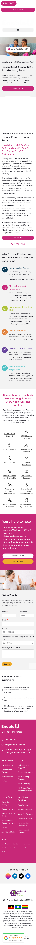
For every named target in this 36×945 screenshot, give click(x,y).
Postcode (23, 612)
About (4, 839)
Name (4, 612)
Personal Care (9, 462)
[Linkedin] (14, 876)
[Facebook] (28, 876)
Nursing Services (9, 449)
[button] (18, 30)
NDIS (20, 761)
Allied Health (8, 761)
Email (4, 620)
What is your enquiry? (11, 648)
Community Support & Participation (9, 491)
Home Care (7, 797)
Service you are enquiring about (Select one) (18, 638)
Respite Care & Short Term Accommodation (26, 491)
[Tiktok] (21, 876)
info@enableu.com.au (13, 536)
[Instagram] (8, 876)
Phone (4, 628)
